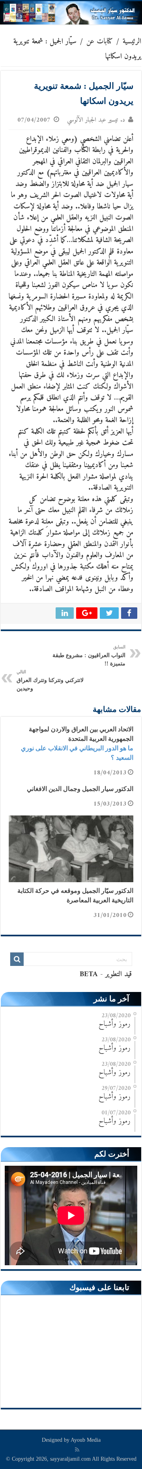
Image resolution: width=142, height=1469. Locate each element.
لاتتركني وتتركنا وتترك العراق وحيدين (50, 680)
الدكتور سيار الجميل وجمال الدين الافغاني (80, 788)
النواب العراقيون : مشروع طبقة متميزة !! (88, 655)
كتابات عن (99, 41)
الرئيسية (132, 41)
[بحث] (17, 959)
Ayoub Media (86, 1440)
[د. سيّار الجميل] (71, 12)
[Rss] (77, 1449)
